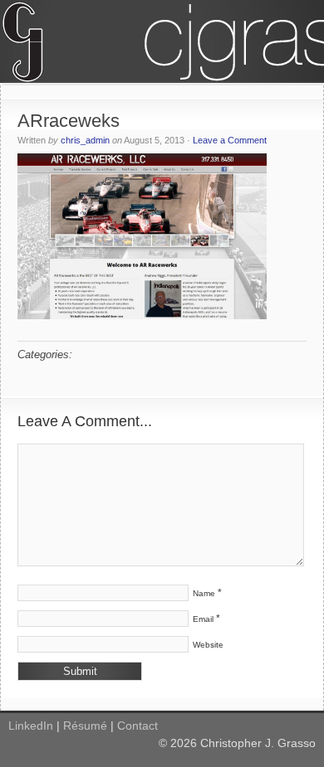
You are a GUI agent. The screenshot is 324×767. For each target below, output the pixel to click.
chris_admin (85, 140)
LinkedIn (30, 725)
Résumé (85, 725)
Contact (137, 725)
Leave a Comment (230, 140)
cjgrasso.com (162, 41)
